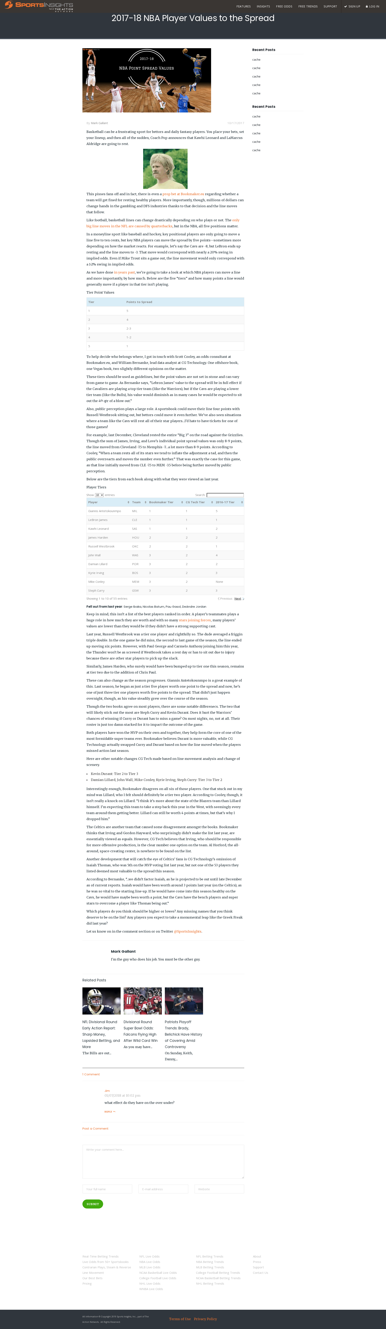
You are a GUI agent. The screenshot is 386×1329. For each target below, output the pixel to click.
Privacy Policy (205, 1319)
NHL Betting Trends (210, 1283)
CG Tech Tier (195, 502)
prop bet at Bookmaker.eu (183, 194)
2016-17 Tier (225, 502)
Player (93, 502)
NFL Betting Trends (209, 1256)
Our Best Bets (92, 1278)
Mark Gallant (99, 123)
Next (237, 598)
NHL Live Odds (149, 1283)
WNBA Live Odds (151, 1289)
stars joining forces (195, 620)
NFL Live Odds (149, 1256)
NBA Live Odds (149, 1262)
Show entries (100, 495)
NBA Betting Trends (210, 1262)
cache (256, 59)
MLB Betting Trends (210, 1267)
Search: (200, 495)
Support (258, 1267)
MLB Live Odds (149, 1267)
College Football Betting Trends (218, 1273)
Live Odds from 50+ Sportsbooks (105, 1262)
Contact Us (260, 1273)
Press (257, 1262)
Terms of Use (180, 1319)
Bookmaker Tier (161, 502)
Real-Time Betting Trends (100, 1256)
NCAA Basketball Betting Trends (218, 1278)
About (257, 1256)
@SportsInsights (187, 931)
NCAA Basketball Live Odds (158, 1273)
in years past (124, 272)
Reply (108, 1111)
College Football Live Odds (157, 1278)
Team (136, 502)
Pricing (87, 1283)
